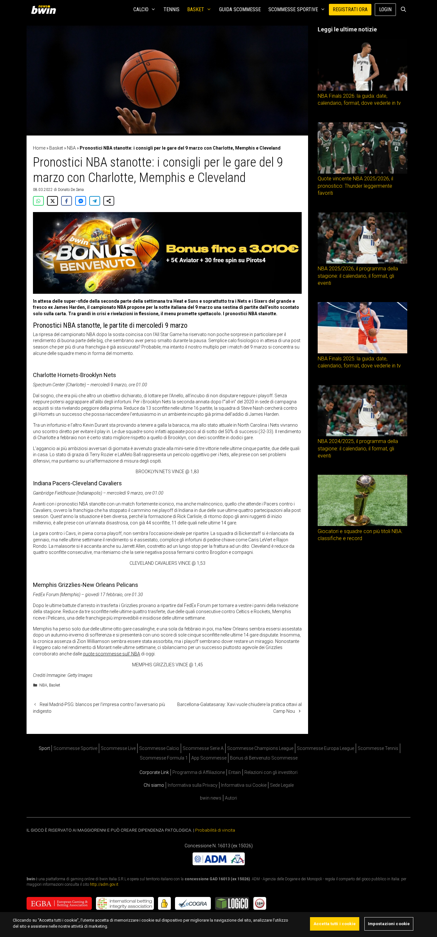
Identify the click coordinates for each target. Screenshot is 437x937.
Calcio (140, 9)
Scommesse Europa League (325, 748)
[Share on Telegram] (94, 201)
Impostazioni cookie (389, 923)
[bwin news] (45, 9)
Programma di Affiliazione (198, 772)
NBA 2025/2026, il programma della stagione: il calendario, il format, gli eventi (358, 276)
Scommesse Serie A (203, 748)
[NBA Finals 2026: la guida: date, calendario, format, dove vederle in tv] (362, 89)
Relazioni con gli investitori (271, 772)
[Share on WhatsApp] (38, 201)
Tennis (171, 9)
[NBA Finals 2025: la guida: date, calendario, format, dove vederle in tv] (362, 351)
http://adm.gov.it (104, 884)
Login (385, 9)
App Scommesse (208, 757)
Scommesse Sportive (293, 9)
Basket (195, 9)
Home (39, 148)
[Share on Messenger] (80, 201)
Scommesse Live (118, 748)
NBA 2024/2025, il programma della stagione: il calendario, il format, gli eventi (358, 448)
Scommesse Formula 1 (164, 757)
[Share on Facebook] (66, 201)
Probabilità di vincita (215, 830)
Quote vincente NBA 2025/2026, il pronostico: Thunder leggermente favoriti (355, 186)
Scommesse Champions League (260, 748)
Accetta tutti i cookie (335, 923)
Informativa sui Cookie (243, 785)
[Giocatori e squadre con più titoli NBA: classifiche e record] (362, 524)
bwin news (210, 798)
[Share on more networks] (108, 201)
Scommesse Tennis (378, 748)
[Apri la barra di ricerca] (403, 9)
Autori (231, 798)
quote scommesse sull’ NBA (111, 653)
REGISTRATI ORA (350, 9)
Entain (234, 772)
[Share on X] (52, 201)
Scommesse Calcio (159, 748)
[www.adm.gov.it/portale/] (219, 863)
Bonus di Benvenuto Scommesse (264, 757)
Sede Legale (282, 785)
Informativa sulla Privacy (193, 785)
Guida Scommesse (240, 9)
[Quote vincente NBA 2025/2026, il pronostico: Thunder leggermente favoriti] (362, 172)
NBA (71, 148)
